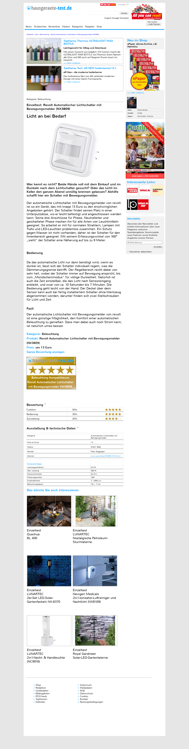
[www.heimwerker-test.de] (157, 198)
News (29, 26)
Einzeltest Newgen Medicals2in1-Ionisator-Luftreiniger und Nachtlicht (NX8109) (94, 596)
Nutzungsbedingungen (91, 702)
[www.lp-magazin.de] (132, 212)
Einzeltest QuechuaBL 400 (34, 534)
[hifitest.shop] (143, 212)
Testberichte (40, 26)
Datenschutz (86, 693)
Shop (99, 26)
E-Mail (140, 113)
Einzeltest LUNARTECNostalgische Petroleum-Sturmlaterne (90, 536)
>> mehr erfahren (135, 92)
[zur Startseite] (49, 8)
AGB (82, 690)
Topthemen (41, 699)
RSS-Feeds (41, 696)
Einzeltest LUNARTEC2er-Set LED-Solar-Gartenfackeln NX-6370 (43, 596)
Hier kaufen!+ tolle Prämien (153, 23)
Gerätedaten (42, 690)
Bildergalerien (43, 693)
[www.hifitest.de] (145, 198)
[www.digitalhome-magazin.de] (132, 198)
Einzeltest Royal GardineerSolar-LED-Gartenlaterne (90, 654)
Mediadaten (86, 687)
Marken (66, 26)
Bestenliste (54, 26)
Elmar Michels (143, 110)
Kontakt (84, 699)
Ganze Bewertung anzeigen (45, 352)
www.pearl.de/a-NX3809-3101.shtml (105, 456)
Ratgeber (89, 26)
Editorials (40, 702)
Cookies (84, 696)
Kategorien (77, 26)
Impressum (86, 685)
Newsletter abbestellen (141, 251)
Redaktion (41, 687)
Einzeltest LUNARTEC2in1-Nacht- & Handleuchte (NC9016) (46, 656)
